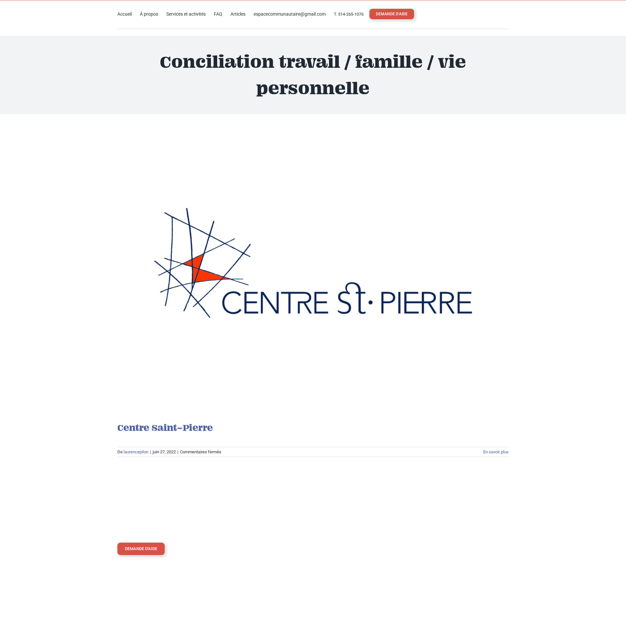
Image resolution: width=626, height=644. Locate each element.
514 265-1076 (339, 571)
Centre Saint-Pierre (165, 427)
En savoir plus (496, 451)
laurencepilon (136, 451)
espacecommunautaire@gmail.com (359, 584)
